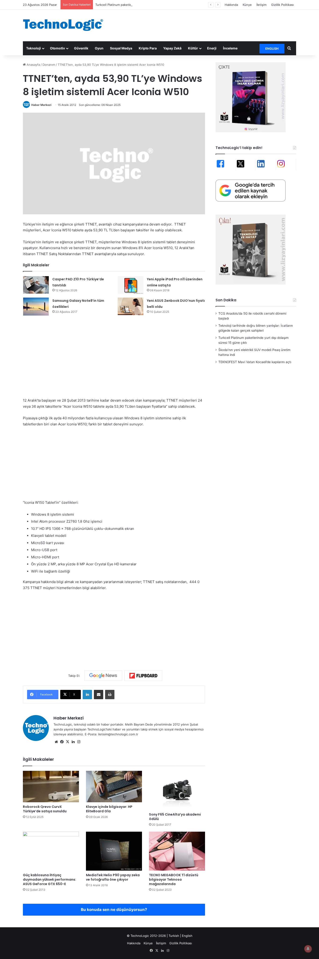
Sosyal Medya (121, 48)
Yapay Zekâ (172, 48)
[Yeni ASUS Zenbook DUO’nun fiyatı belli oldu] (130, 306)
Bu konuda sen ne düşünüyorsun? (114, 909)
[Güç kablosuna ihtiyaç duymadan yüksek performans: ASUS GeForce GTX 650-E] (51, 851)
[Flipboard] (143, 675)
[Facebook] (62, 742)
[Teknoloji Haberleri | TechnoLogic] (66, 25)
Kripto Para (148, 48)
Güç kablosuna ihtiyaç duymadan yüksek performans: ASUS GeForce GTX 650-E (49, 879)
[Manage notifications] (308, 948)
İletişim (261, 5)
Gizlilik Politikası (282, 5)
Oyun (99, 48)
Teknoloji (33, 48)
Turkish (174, 936)
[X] (67, 742)
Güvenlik (81, 48)
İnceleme (230, 48)
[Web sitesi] (56, 742)
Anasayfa (33, 64)
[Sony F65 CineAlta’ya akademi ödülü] (177, 790)
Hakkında (231, 5)
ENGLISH (272, 48)
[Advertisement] (206, 24)
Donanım (49, 64)
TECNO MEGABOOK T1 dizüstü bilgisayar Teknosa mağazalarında (173, 879)
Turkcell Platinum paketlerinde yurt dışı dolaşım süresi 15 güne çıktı (144, 5)
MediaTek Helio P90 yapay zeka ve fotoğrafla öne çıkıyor (113, 877)
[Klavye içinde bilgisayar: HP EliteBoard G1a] (114, 786)
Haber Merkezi (41, 105)
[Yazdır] (109, 694)
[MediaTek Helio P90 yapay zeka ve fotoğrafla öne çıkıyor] (114, 851)
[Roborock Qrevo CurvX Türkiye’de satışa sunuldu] (51, 786)
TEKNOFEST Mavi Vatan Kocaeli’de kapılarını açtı (254, 362)
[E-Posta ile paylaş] (98, 694)
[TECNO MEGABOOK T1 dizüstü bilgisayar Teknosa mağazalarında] (177, 851)
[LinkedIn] (87, 694)
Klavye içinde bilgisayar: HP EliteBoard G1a (109, 808)
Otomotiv (57, 48)
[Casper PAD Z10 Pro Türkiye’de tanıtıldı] (36, 285)
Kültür (193, 48)
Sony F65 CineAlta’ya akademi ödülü (175, 816)
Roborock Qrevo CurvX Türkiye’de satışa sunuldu (45, 808)
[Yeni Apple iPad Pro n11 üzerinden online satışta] (130, 285)
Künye (247, 5)
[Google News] (103, 676)
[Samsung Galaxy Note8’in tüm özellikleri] (36, 307)
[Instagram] (79, 742)
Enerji (211, 48)
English (187, 936)
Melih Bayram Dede (139, 724)
